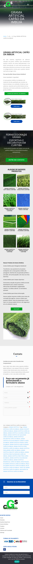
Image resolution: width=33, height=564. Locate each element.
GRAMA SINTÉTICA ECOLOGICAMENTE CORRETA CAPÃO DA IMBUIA (16, 440)
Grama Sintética (4, 524)
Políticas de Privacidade (6, 530)
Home (1, 517)
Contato (2, 528)
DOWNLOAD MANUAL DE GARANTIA (16, 93)
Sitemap (2, 532)
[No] (31, 558)
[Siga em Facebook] (4, 549)
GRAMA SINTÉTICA (14, 427)
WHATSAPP (16, 309)
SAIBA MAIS (16, 106)
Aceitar (17, 561)
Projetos (2, 526)
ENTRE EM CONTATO (16, 160)
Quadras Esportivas (5, 522)
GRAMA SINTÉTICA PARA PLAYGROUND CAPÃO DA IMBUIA (16, 454)
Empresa (2, 520)
